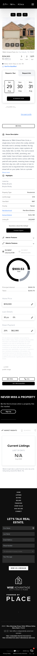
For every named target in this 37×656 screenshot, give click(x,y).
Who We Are (18, 508)
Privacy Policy (7, 653)
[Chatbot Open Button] (32, 651)
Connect (18, 511)
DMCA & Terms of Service (20, 653)
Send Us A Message (18, 568)
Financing (18, 503)
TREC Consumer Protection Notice (18, 636)
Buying (18, 498)
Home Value (18, 506)
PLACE (23, 628)
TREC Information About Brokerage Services (18, 638)
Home (18, 492)
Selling (18, 500)
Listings (18, 495)
